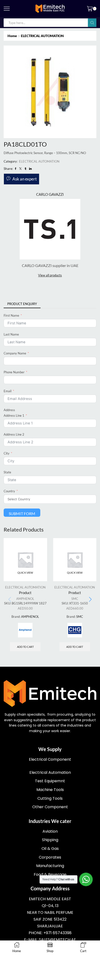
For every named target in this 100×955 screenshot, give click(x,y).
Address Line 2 (14, 434)
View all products (50, 275)
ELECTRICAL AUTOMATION (42, 36)
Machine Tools (50, 789)
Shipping (50, 840)
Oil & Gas (50, 848)
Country (9, 491)
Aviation (50, 831)
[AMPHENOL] (25, 630)
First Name (11, 315)
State (7, 472)
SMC (74, 599)
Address (9, 410)
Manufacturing (50, 866)
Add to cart (25, 646)
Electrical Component (50, 759)
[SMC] (74, 630)
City (6, 453)
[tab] (22, 303)
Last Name (11, 334)
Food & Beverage (50, 874)
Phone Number (14, 372)
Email (7, 391)
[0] (95, 9)
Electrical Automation (50, 772)
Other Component (50, 807)
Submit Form (22, 513)
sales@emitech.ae (57, 939)
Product (25, 592)
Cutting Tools (50, 798)
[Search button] (92, 22)
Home (12, 36)
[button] (90, 599)
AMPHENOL (25, 599)
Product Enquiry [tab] (22, 304)
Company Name (15, 353)
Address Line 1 (14, 415)
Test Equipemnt (50, 781)
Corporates (50, 857)
